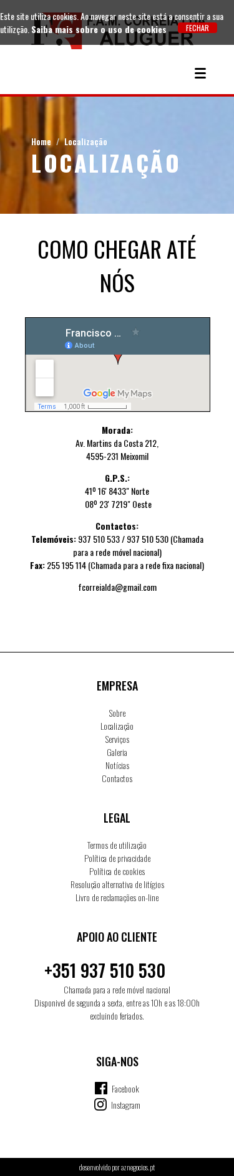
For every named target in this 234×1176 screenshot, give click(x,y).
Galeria (117, 751)
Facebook (125, 1088)
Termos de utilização (117, 844)
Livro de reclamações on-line (117, 897)
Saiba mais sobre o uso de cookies (99, 29)
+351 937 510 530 (104, 970)
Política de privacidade (117, 857)
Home (41, 141)
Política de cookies (117, 870)
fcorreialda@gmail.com (117, 586)
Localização (85, 141)
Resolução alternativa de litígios (117, 884)
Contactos (117, 778)
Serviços (117, 738)
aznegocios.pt (138, 1167)
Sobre (117, 712)
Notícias (117, 765)
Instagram (125, 1104)
